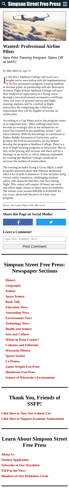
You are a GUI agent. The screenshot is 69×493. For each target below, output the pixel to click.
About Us (7, 454)
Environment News (19, 318)
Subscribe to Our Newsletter (20, 465)
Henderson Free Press (20, 372)
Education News (17, 307)
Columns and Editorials (22, 345)
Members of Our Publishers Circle (24, 476)
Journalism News (17, 312)
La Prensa (13, 361)
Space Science (15, 296)
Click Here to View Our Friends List (26, 413)
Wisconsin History (18, 350)
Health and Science (19, 329)
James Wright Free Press (23, 366)
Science (10, 291)
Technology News (17, 323)
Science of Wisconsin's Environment (30, 377)
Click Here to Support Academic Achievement (32, 418)
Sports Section (15, 356)
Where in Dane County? (22, 339)
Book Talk (13, 302)
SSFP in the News (13, 470)
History (11, 280)
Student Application (15, 460)
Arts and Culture (17, 334)
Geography (13, 285)
